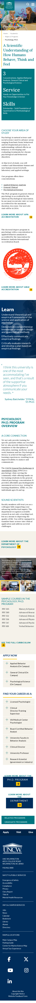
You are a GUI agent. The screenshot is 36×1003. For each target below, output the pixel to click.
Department (19, 800)
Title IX (5, 894)
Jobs (4, 910)
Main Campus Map (9, 940)
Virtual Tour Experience (11, 948)
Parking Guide (8, 943)
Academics (14, 33)
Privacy (5, 889)
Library (5, 921)
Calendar (6, 916)
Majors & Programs (11, 36)
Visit (18, 832)
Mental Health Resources (12, 897)
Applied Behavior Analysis (15, 185)
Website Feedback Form (17, 996)
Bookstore (6, 918)
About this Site (18, 991)
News (4, 913)
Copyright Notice (18, 994)
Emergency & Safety (10, 880)
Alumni (5, 924)
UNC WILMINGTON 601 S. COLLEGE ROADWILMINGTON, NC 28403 (12, 861)
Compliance (7, 886)
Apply (6, 832)
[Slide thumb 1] (10, 586)
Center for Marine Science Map (14, 946)
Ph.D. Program (18, 779)
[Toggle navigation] (32, 4)
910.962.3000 (7, 868)
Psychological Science (13, 190)
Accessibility (7, 883)
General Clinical (11, 187)
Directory (6, 927)
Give (30, 832)
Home (5, 33)
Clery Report (7, 892)
